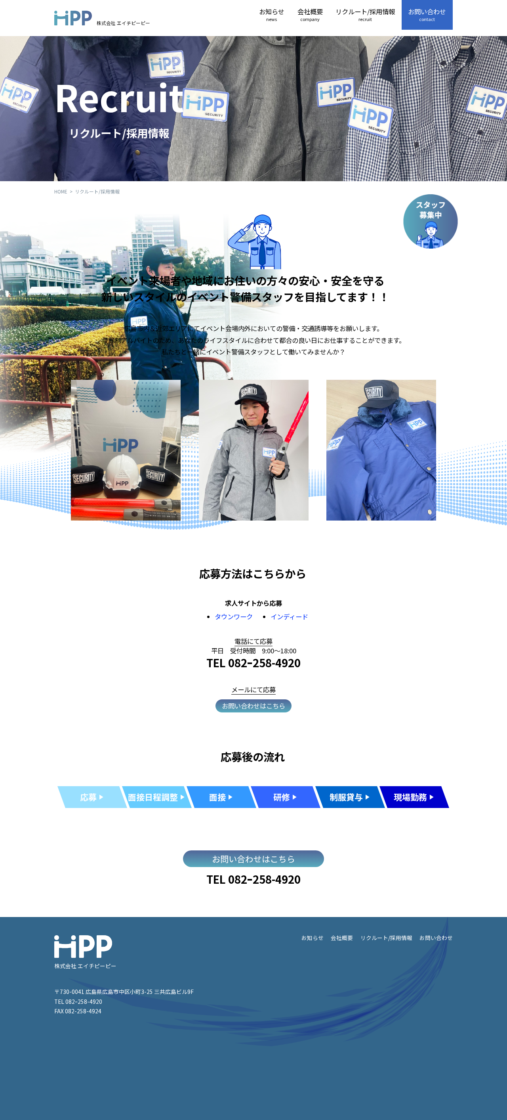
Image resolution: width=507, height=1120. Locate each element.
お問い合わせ (427, 14)
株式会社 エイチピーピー (123, 22)
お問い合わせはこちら (253, 705)
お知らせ (271, 14)
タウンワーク (234, 616)
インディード (289, 616)
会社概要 (310, 14)
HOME (60, 191)
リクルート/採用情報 (365, 14)
